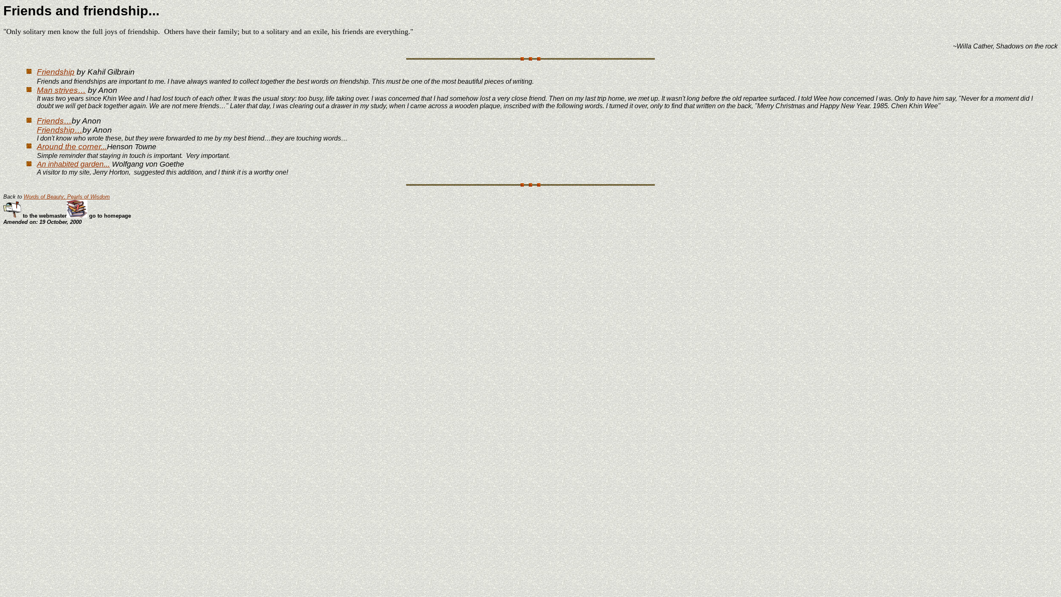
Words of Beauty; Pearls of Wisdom (67, 197)
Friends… (54, 120)
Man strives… (61, 90)
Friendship (56, 72)
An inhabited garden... (73, 164)
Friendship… (59, 130)
